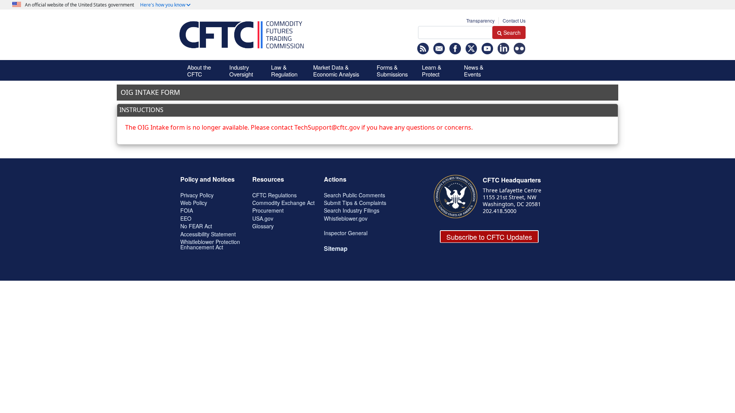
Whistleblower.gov (346, 218)
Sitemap (336, 248)
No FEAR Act (196, 226)
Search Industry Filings (351, 210)
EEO (185, 218)
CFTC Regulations (274, 195)
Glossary (263, 226)
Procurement (268, 210)
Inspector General (346, 233)
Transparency (480, 20)
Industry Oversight (241, 70)
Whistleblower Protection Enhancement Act (210, 244)
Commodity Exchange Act (283, 202)
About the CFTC (199, 70)
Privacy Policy (197, 195)
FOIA (186, 210)
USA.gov (262, 218)
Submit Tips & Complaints (355, 202)
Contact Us (514, 20)
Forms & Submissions (392, 70)
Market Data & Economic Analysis (336, 70)
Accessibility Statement (208, 234)
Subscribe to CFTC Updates (489, 237)
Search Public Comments (354, 195)
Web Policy (193, 202)
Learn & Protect (431, 70)
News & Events (473, 70)
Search (512, 32)
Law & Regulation (284, 70)
